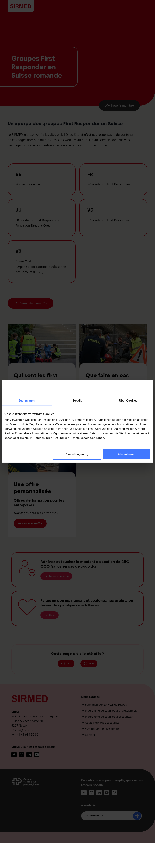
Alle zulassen (126, 454)
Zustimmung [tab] (27, 400)
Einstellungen (75, 454)
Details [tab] (77, 400)
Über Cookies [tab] (128, 400)
